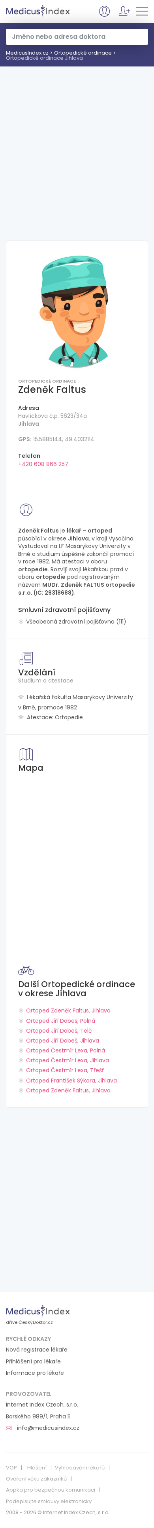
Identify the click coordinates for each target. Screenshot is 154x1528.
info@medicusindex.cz (47, 1428)
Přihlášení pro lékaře (33, 1361)
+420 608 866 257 (43, 464)
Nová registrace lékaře (37, 1350)
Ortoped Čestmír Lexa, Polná (65, 1050)
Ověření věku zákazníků (36, 1479)
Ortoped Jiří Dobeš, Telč (59, 1031)
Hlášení (37, 1467)
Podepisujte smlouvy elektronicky (49, 1501)
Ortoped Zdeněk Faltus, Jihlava (68, 1010)
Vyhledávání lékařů (80, 1467)
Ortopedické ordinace (83, 53)
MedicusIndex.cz (38, 11)
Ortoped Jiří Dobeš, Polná (60, 1021)
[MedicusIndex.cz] (38, 1311)
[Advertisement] (77, 147)
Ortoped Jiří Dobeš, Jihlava (62, 1041)
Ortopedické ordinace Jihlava (44, 58)
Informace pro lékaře (35, 1373)
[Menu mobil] (142, 13)
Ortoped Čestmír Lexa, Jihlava (67, 1060)
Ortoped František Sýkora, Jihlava (71, 1080)
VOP (11, 1467)
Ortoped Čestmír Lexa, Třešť (65, 1070)
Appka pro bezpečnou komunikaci (50, 1490)
